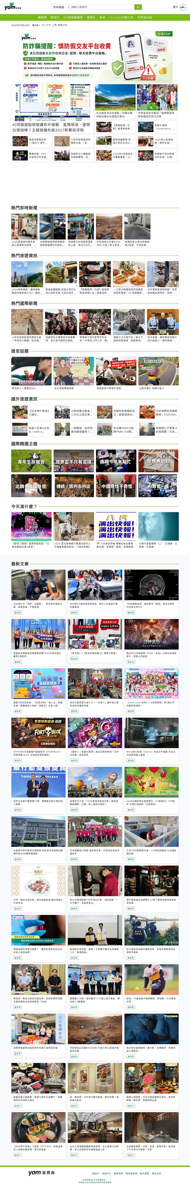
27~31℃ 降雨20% (54, 25)
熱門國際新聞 (24, 303)
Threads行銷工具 (121, 17)
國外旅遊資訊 (24, 399)
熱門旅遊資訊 (24, 255)
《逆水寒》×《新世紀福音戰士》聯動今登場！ (94, 653)
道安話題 (20, 351)
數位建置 (144, 1173)
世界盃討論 (144, 17)
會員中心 (106, 1173)
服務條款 (118, 1173)
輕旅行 (55, 17)
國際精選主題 (24, 443)
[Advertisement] (88, 184)
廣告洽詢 (156, 1173)
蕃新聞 (42, 17)
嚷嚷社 (91, 17)
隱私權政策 (131, 1173)
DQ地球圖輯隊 (73, 17)
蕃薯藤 (12, 6)
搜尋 (102, 17)
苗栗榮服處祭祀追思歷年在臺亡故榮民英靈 (35, 1047)
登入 (175, 7)
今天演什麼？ (24, 506)
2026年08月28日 (20, 25)
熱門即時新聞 (24, 207)
